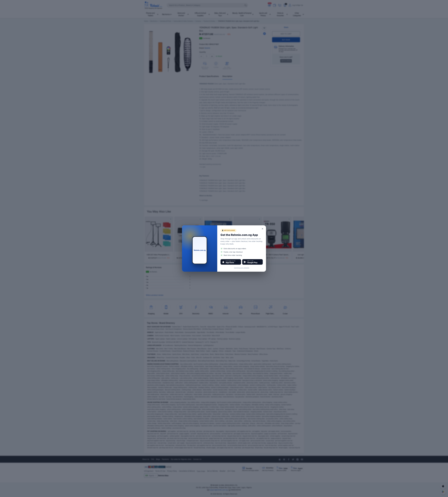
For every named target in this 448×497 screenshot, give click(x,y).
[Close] (263, 229)
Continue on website (241, 268)
